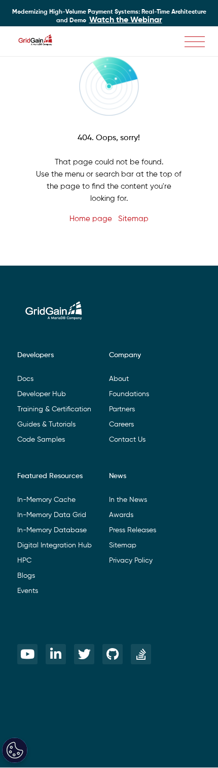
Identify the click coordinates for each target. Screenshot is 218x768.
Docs (25, 378)
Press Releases (132, 530)
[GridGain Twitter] (84, 654)
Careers (121, 424)
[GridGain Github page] (112, 654)
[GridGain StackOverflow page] (141, 654)
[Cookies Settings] (14, 750)
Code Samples (41, 439)
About (119, 378)
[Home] (40, 41)
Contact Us (127, 439)
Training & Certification (54, 409)
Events (27, 590)
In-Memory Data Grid (51, 515)
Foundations (129, 394)
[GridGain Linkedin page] (56, 654)
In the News (128, 499)
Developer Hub (41, 394)
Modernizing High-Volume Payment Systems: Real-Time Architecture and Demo (109, 16)
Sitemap (133, 219)
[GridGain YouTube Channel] (27, 654)
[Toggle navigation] (195, 42)
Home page (90, 219)
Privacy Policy (131, 560)
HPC (24, 560)
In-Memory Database (52, 530)
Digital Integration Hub (54, 545)
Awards (121, 515)
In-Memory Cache (46, 499)
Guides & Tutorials (46, 424)
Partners (122, 409)
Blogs (26, 575)
